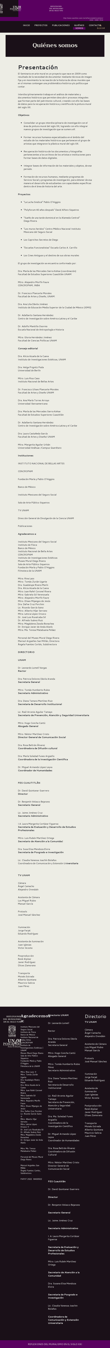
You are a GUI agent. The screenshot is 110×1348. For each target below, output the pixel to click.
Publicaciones (61, 25)
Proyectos (40, 25)
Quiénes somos (79, 26)
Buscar (101, 26)
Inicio (26, 25)
